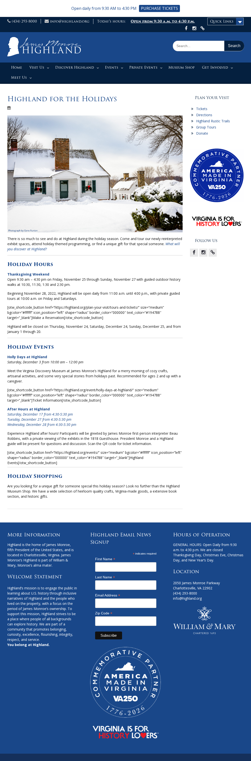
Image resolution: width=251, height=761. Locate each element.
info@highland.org (69, 21)
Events (111, 67)
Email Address (107, 595)
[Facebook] (194, 253)
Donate (202, 133)
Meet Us (19, 77)
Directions (204, 115)
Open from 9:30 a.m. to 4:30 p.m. (163, 21)
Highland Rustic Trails (213, 121)
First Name (105, 559)
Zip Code (103, 613)
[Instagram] (203, 253)
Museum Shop (181, 67)
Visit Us (36, 67)
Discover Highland (74, 67)
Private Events (143, 67)
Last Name (105, 577)
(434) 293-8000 (24, 21)
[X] (213, 253)
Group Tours (206, 127)
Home (16, 67)
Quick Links (221, 21)
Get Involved (215, 67)
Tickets (201, 108)
